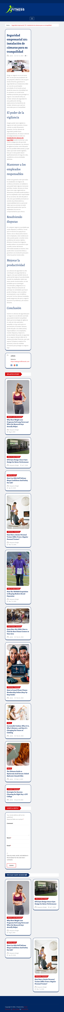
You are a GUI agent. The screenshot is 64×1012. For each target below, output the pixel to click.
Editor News (15, 1009)
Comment (10, 823)
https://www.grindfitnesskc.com (20, 361)
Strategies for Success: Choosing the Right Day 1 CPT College (17, 794)
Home (8, 25)
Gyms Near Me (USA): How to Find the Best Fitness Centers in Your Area (18, 631)
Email (9, 845)
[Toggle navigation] (32, 18)
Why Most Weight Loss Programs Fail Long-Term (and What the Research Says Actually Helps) (17, 423)
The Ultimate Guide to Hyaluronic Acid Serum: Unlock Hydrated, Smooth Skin (18, 773)
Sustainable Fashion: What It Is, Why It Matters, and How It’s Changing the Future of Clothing (18, 729)
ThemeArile (24, 1009)
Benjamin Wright (14, 430)
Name (9, 838)
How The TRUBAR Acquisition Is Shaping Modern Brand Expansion (17, 593)
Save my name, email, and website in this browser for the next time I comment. (17, 858)
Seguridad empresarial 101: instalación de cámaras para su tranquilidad (32, 25)
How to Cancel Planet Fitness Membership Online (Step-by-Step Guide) (17, 692)
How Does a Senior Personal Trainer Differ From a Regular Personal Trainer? (17, 537)
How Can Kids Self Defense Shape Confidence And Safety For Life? (17, 480)
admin (11, 56)
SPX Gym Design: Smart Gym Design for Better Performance (18, 461)
